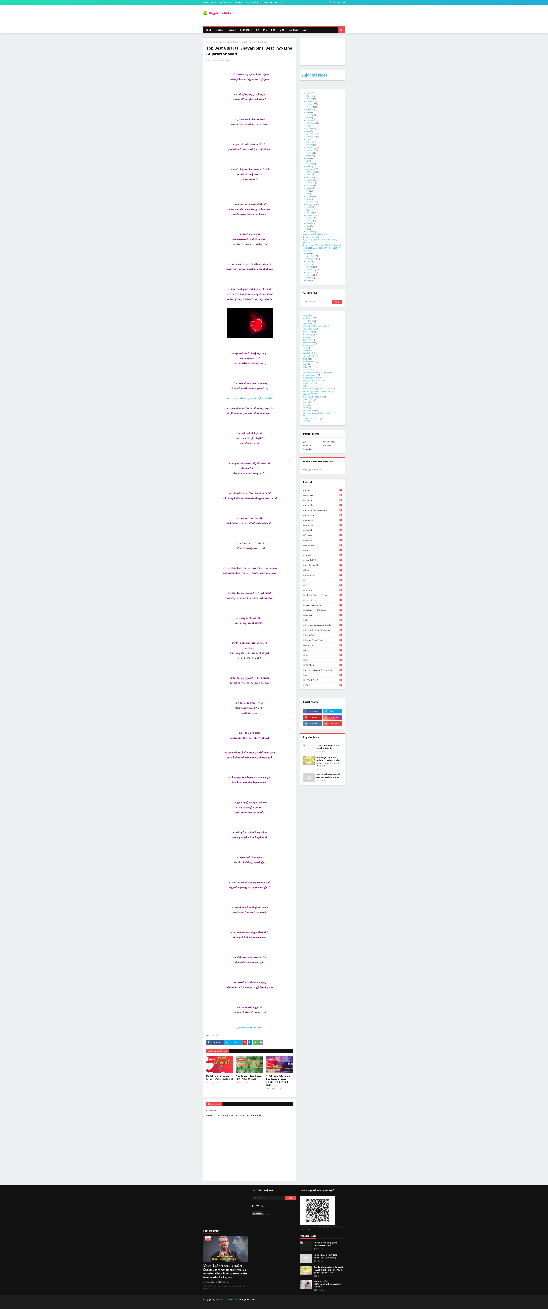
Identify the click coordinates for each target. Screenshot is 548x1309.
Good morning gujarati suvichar (317, 388)
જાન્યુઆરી (311, 123)
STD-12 (306, 421)
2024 (308, 125)
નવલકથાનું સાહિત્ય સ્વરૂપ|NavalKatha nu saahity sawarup (327, 1284)
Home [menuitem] (208, 30)
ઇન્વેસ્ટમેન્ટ (308, 318)
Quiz (305, 415)
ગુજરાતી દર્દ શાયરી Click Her (249, 1027)
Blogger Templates (252, 1305)
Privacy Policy (225, 2)
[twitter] (334, 2)
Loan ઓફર (308, 399)
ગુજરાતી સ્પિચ (309, 329)
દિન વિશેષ (307, 339)
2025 (308, 93)
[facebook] (330, 2)
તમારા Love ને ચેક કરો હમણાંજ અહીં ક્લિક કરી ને (250, 398)
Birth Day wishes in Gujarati (316, 372)
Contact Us (321, 1305)
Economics (308, 383)
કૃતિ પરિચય (308, 320)
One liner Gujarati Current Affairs (318, 413)
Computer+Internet (312, 377)
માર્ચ (308, 117)
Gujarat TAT (309, 394)
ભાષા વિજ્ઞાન (308, 342)
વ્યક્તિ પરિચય (309, 361)
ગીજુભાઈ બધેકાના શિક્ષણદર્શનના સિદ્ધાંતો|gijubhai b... (316, 235)
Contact (214, 2)
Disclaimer (238, 2)
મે (307, 161)
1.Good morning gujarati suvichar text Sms (328, 746)
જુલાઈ (309, 109)
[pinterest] (343, 2)
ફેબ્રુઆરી (310, 120)
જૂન (308, 112)
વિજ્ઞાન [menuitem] (304, 30)
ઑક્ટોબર (310, 101)
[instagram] (339, 2)
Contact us (307, 449)
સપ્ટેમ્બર (310, 104)
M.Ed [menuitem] (282, 30)
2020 (308, 261)
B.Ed (305, 367)
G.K (304, 386)
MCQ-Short (308, 410)
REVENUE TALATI (311, 418)
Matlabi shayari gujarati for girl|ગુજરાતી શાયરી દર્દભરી (219, 1077)
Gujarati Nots (314, 75)
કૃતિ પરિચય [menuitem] (293, 30)
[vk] (312, 723)
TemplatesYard (225, 1305)
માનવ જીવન (308, 345)
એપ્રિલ (309, 115)
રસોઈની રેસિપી (309, 353)
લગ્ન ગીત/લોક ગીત (311, 356)
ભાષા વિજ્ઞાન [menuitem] (219, 30)
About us (307, 445)
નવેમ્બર (309, 98)
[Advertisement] (225, 1207)
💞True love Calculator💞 (271, 2)
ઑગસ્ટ (309, 106)
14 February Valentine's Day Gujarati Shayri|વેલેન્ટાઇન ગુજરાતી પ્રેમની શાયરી (278, 1080)
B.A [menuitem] (257, 30)
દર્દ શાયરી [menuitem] (232, 30)
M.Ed (305, 407)
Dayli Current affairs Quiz (314, 380)
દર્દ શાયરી (213, 42)
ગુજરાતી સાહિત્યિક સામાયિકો (315, 326)
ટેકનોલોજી (307, 334)
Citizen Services (310, 375)
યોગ (305, 348)
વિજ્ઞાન (306, 358)
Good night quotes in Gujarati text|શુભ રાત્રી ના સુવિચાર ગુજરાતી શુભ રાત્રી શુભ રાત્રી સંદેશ (328, 761)
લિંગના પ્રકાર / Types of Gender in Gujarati (322, 245)
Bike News (308, 369)
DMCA (255, 2)
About (247, 2)
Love (305, 402)
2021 (308, 207)
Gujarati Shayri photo (313, 396)
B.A (304, 364)
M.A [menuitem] (265, 30)
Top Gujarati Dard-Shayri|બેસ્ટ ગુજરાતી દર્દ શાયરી (249, 1077)
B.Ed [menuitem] (273, 30)
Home (205, 2)
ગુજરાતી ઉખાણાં (309, 323)
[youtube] (332, 723)
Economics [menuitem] (246, 30)
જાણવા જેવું (308, 331)
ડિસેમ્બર (309, 96)
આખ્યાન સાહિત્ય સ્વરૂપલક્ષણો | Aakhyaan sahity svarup (329, 775)
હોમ (207, 42)
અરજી (306, 315)
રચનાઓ (306, 350)
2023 (308, 139)
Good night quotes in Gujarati (317, 391)
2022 (308, 174)
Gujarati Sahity (214, 60)
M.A (305, 404)
